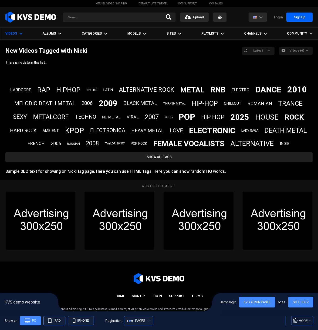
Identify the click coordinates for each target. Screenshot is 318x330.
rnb (218, 89)
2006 (87, 103)
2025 (239, 117)
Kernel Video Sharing (111, 3)
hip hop (212, 117)
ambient (51, 130)
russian (73, 143)
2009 (108, 103)
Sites (171, 33)
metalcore (51, 117)
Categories (92, 33)
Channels (252, 33)
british (92, 89)
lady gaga (249, 130)
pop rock (139, 143)
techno (85, 117)
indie (284, 143)
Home (120, 296)
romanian (259, 103)
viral (133, 117)
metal (192, 89)
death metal (285, 130)
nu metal (111, 117)
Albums (49, 33)
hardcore (20, 89)
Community (297, 33)
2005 (56, 143)
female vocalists (188, 143)
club (169, 117)
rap (43, 90)
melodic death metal (44, 103)
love (176, 130)
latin (108, 90)
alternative (252, 143)
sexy (20, 117)
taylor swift (115, 143)
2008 (92, 143)
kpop (74, 130)
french (36, 143)
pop (187, 117)
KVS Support (187, 3)
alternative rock (146, 89)
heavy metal (147, 130)
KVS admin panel (257, 302)
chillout (232, 103)
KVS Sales (216, 3)
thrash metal (174, 103)
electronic (212, 130)
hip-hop (205, 103)
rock (294, 117)
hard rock (23, 130)
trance (290, 103)
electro (240, 89)
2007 (152, 117)
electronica (107, 130)
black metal (140, 103)
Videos (11, 33)
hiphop (68, 90)
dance (268, 90)
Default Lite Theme (153, 3)
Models (134, 33)
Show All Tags (159, 157)
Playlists (209, 33)
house (266, 117)
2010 (297, 90)
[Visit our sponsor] (40, 221)
